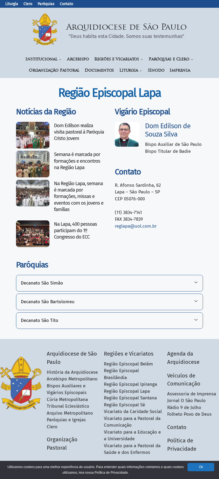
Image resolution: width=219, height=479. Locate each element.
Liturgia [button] (128, 71)
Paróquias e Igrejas (66, 420)
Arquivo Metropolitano (70, 413)
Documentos (99, 71)
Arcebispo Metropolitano (72, 379)
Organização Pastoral (54, 71)
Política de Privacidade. (112, 472)
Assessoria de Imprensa (191, 394)
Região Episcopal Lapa (127, 391)
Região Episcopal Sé (124, 405)
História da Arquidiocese (72, 372)
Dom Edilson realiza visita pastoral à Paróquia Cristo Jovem (79, 132)
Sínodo (156, 71)
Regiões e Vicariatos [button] (116, 59)
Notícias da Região (46, 111)
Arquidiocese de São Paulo (126, 28)
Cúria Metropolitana (67, 399)
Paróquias (46, 4)
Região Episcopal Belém (128, 364)
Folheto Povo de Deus (189, 414)
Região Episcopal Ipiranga (130, 384)
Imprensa (180, 71)
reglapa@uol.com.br (136, 226)
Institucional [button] (41, 59)
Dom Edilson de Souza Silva (167, 130)
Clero (28, 4)
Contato (66, 4)
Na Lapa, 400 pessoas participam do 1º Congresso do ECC (75, 230)
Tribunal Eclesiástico (68, 406)
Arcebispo (78, 59)
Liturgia (11, 4)
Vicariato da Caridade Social (133, 411)
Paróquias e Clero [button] (169, 59)
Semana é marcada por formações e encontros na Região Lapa (77, 160)
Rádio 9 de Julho (184, 407)
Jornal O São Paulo (186, 400)
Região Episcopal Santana (130, 398)
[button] (109, 283)
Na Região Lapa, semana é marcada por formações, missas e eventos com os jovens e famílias (78, 196)
